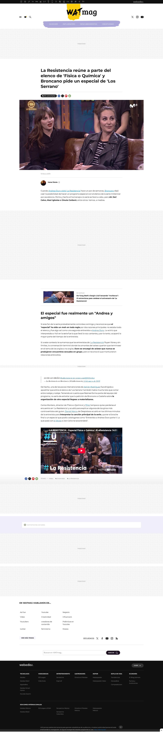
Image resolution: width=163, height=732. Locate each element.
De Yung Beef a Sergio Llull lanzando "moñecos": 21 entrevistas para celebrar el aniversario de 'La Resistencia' (98, 298)
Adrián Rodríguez (92, 387)
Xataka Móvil (24, 681)
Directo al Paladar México (81, 709)
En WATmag (81, 293)
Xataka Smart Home (25, 689)
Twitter (132, 17)
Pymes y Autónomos (133, 682)
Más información (100, 729)
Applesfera (24, 684)
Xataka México (25, 708)
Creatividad (108, 24)
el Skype (58, 421)
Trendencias (115, 677)
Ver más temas (27, 638)
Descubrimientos (88, 24)
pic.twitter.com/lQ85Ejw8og (84, 378)
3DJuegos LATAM (44, 708)
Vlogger (53, 24)
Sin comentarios (49, 96)
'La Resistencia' (97, 342)
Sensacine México (62, 708)
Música (65, 629)
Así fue (23, 612)
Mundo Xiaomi (25, 694)
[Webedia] (26, 664)
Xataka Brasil (24, 712)
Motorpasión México (97, 709)
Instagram (137, 17)
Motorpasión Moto (99, 681)
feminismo (45, 629)
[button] (53, 182)
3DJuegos (41, 677)
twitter (23, 629)
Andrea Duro (98, 330)
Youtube (142, 17)
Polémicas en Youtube (68, 623)
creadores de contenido (46, 623)
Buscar (30, 17)
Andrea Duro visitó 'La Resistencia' (65, 191)
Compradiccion (116, 684)
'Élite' (87, 405)
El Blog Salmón (134, 677)
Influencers (69, 24)
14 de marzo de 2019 (92, 381)
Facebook (59, 96)
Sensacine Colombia (60, 713)
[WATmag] (81, 12)
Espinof (59, 681)
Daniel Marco (71, 411)
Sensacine (60, 677)
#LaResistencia (66, 378)
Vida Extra (42, 681)
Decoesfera (115, 681)
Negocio (66, 612)
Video (51, 478)
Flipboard (66, 96)
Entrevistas (61, 478)
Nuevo (25, 17)
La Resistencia (74, 478)
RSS (117, 638)
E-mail (69, 96)
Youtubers (24, 622)
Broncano (109, 191)
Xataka (22, 677)
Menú (20, 17)
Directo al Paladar (81, 677)
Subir (136, 665)
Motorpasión (97, 677)
